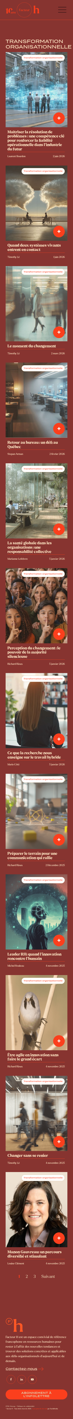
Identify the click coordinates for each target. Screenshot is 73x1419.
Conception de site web (39, 1409)
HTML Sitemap (10, 1406)
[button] (62, 9)
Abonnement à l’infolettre (36, 1394)
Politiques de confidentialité (25, 1406)
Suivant (48, 1276)
